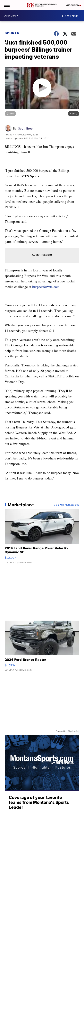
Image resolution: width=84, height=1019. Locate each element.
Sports (12, 33)
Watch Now (73, 5)
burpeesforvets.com (46, 286)
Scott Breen (26, 128)
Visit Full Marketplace (66, 504)
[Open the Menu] (6, 5)
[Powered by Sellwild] (73, 731)
